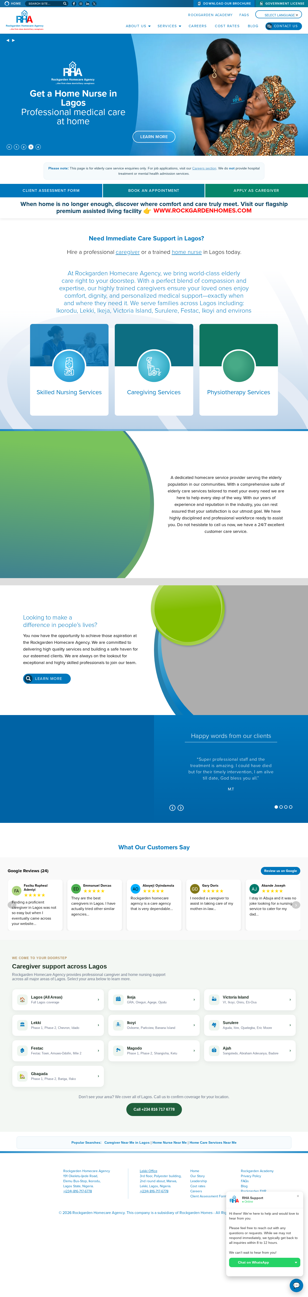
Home (16, 4)
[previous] (8, 41)
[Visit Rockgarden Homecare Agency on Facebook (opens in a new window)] (74, 3)
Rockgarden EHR (253, 1191)
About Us (136, 26)
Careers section (204, 168)
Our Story (197, 1176)
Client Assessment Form (51, 190)
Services (167, 26)
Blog (253, 26)
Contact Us (286, 26)
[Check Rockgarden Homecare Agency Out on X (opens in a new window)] (94, 3)
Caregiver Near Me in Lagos (127, 1142)
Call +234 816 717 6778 (154, 1109)
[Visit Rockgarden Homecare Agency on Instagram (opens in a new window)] (80, 3)
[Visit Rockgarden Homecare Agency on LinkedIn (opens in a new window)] (87, 3)
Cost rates (227, 26)
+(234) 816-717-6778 (77, 1191)
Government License (285, 4)
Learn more (48, 678)
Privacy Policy (251, 1176)
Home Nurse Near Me (170, 1142)
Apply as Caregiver (256, 190)
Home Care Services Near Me (213, 1142)
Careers (198, 26)
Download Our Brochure (227, 4)
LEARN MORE (154, 136)
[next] (13, 41)
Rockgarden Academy (210, 15)
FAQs (244, 15)
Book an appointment (154, 190)
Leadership (198, 1181)
